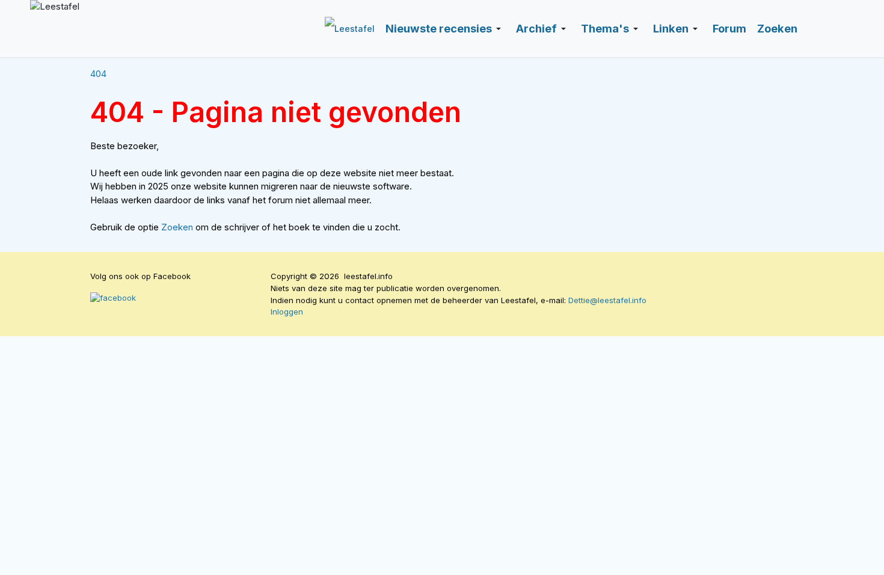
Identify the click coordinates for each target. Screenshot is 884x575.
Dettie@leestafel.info (607, 300)
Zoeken (178, 227)
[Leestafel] (153, 28)
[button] (445, 29)
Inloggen (287, 311)
